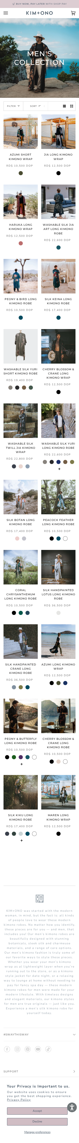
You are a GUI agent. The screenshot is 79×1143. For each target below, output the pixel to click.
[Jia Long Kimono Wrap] (58, 131)
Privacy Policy (19, 1100)
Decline (37, 1122)
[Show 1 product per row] (64, 106)
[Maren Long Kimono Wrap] (58, 792)
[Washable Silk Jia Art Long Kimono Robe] (58, 202)
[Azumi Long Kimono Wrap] (58, 641)
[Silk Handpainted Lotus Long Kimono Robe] (58, 567)
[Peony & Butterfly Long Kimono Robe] (21, 716)
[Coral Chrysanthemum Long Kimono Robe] (21, 567)
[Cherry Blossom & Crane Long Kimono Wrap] (58, 346)
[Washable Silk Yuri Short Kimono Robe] (21, 346)
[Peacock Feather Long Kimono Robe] (58, 497)
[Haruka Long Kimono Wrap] (21, 202)
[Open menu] (10, 13)
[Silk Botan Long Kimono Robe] (21, 497)
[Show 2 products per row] (71, 106)
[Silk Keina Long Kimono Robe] (58, 276)
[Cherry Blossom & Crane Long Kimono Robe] (58, 716)
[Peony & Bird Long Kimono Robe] (21, 276)
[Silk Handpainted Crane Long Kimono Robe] (21, 641)
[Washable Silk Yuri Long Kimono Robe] (58, 420)
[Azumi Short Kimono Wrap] (21, 131)
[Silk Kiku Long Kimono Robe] (21, 792)
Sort (33, 106)
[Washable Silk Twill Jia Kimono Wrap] (21, 420)
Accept (37, 1111)
